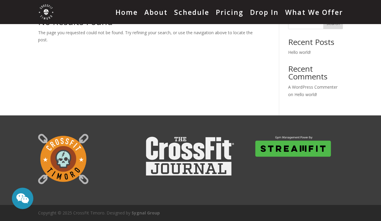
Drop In (264, 12)
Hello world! (299, 52)
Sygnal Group (146, 213)
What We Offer (314, 12)
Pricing (229, 12)
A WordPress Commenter (313, 87)
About (156, 12)
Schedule (191, 12)
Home (126, 12)
